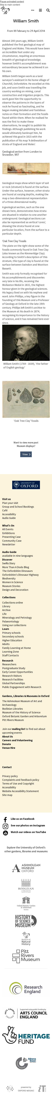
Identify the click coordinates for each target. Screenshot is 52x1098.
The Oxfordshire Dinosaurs (17, 570)
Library (6, 606)
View (25, 454)
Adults (5, 644)
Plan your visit (10, 503)
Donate (6, 744)
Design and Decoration (15, 589)
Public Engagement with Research (21, 687)
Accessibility (9, 514)
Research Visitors (12, 675)
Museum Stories (11, 586)
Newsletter (8, 544)
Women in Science (12, 582)
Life (4, 613)
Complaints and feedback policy (20, 779)
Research (7, 660)
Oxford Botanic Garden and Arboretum (24, 716)
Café (4, 510)
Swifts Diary (8, 563)
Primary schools (11, 632)
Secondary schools (13, 636)
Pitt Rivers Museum (13, 720)
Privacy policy (10, 776)
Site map (7, 795)
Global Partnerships (13, 683)
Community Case (11, 540)
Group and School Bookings (18, 506)
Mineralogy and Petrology (17, 617)
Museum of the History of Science (21, 712)
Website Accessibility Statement (20, 791)
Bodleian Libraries (12, 708)
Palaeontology (10, 621)
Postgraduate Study (13, 668)
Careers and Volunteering (17, 740)
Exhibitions (8, 533)
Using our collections (14, 625)
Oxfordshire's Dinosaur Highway (20, 574)
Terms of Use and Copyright (18, 783)
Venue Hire (8, 747)
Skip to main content (10, 4)
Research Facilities (12, 679)
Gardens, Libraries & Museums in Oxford (25, 696)
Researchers (9, 664)
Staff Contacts (10, 655)
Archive (6, 610)
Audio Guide (9, 518)
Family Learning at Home (16, 648)
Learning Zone (10, 651)
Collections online (12, 602)
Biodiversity (9, 578)
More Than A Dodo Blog (15, 567)
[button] (32, 10)
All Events (7, 529)
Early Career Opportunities (17, 672)
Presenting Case (11, 536)
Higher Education (12, 640)
